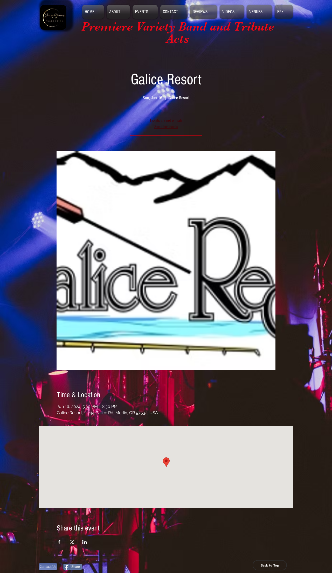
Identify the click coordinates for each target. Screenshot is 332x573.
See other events (166, 126)
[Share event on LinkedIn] (84, 542)
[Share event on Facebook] (59, 542)
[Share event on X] (72, 542)
